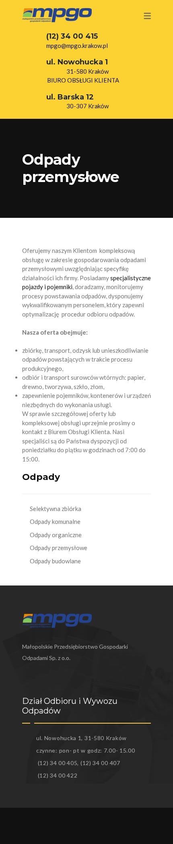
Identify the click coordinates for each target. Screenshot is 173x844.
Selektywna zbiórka (55, 508)
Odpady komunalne (55, 521)
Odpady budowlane (55, 561)
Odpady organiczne (56, 534)
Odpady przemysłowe (58, 547)
